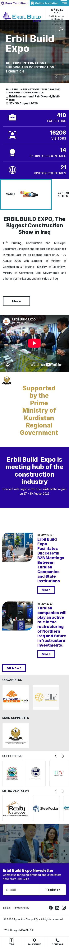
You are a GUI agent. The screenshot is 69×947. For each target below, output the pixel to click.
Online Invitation (46, 3)
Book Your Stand (17, 3)
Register (53, 889)
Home (6, 907)
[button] (56, 76)
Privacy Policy (21, 907)
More (16, 301)
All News (14, 668)
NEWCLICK (26, 930)
